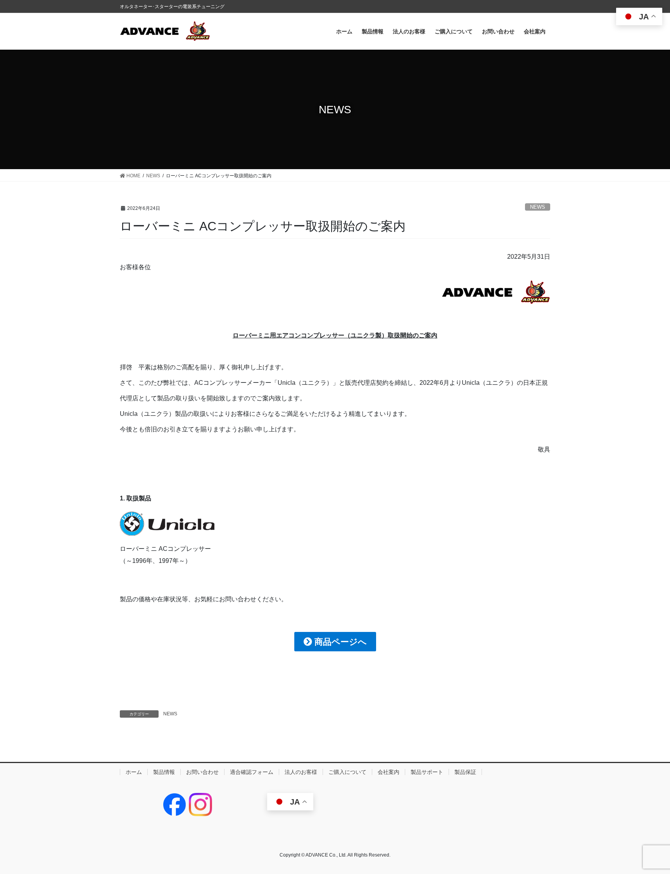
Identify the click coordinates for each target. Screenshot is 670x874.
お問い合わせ (202, 772)
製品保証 (465, 772)
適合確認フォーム (251, 772)
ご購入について (347, 772)
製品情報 (164, 772)
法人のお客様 (301, 772)
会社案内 (388, 772)
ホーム (134, 772)
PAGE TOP (647, 841)
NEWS (537, 207)
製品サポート (427, 772)
